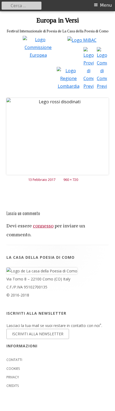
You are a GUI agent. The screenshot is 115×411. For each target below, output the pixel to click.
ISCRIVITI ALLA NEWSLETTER (37, 333)
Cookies (13, 368)
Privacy (12, 377)
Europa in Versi (57, 20)
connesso (43, 225)
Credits (12, 385)
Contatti (14, 359)
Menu (106, 5)
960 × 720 (70, 179)
